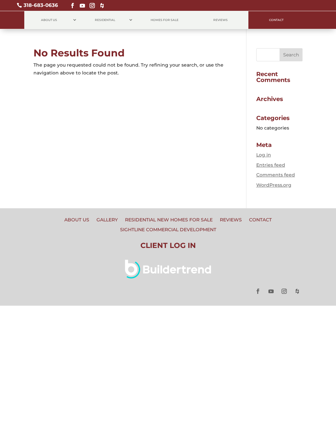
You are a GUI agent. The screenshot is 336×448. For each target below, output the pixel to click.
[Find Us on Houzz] (100, 2)
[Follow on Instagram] (90, 2)
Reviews (220, 20)
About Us (49, 20)
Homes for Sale (164, 20)
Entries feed (270, 165)
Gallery (107, 220)
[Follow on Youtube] (80, 2)
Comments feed (275, 175)
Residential (105, 20)
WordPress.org (273, 185)
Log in (263, 155)
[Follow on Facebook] (70, 2)
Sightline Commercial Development (168, 230)
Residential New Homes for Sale (169, 220)
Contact (276, 20)
